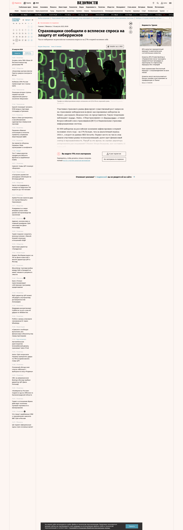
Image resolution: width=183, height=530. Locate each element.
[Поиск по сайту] (158, 3)
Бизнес (35, 7)
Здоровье (136, 11)
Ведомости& (60, 11)
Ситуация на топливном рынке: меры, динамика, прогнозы (113, 18)
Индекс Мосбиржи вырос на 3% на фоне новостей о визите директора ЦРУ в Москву (22, 258)
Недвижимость (91, 7)
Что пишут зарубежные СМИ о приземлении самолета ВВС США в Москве (22, 416)
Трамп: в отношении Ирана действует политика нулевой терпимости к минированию (22, 404)
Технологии (73, 7)
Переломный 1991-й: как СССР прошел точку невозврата (71, 18)
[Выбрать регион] (153, 3)
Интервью (141, 7)
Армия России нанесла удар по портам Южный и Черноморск (22, 200)
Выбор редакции (44, 18)
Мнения (150, 7)
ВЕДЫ (17, 11)
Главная (41, 26)
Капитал (79, 11)
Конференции (153, 11)
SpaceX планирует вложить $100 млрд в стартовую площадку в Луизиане (22, 109)
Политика (101, 7)
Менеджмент (120, 7)
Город (52, 11)
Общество (110, 7)
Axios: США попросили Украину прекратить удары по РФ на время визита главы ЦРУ (22, 358)
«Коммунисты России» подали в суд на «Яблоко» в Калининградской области (22, 393)
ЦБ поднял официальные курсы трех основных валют (22, 426)
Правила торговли (27, 11)
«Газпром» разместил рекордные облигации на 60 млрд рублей (21, 177)
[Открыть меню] (170, 3)
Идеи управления (42, 11)
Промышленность (97, 11)
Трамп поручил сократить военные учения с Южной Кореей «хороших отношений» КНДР (22, 237)
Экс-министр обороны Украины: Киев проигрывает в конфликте (22, 145)
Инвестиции (63, 7)
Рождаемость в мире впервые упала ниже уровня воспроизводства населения (21, 212)
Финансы (53, 7)
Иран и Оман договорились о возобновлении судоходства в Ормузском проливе (22, 121)
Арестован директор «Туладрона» (19, 248)
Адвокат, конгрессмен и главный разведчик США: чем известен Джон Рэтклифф (21, 224)
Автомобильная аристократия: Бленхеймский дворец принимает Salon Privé (20, 345)
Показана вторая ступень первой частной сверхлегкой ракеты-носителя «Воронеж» (21, 95)
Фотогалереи (159, 7)
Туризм (162, 11)
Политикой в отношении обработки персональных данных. (89, 528)
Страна (86, 11)
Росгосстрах (110, 118)
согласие (77, 526)
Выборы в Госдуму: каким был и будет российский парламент (157, 18)
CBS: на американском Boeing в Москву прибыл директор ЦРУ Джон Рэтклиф (21, 381)
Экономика (44, 7)
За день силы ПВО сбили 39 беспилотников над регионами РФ (22, 62)
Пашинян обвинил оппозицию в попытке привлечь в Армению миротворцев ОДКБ (20, 133)
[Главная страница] (87, 3)
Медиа (81, 7)
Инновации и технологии (114, 11)
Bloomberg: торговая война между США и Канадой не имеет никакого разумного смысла (22, 271)
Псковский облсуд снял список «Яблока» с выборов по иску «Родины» (22, 369)
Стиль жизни (132, 7)
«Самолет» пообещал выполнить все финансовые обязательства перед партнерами (22, 333)
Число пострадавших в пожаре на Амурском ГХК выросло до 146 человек (21, 187)
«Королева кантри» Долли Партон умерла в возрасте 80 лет (22, 73)
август (27, 20)
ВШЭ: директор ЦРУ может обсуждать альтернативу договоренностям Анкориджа (22, 299)
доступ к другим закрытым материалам (76, 160)
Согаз (71, 118)
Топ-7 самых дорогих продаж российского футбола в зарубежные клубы (21, 156)
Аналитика (70, 11)
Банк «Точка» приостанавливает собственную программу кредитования (21, 284)
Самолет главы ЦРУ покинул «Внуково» (22, 167)
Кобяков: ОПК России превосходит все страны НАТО (21, 84)
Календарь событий (16, 20)
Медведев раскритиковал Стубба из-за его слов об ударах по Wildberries (21, 310)
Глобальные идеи (25, 7)
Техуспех (128, 11)
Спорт (144, 11)
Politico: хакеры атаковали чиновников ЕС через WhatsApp (22, 321)
